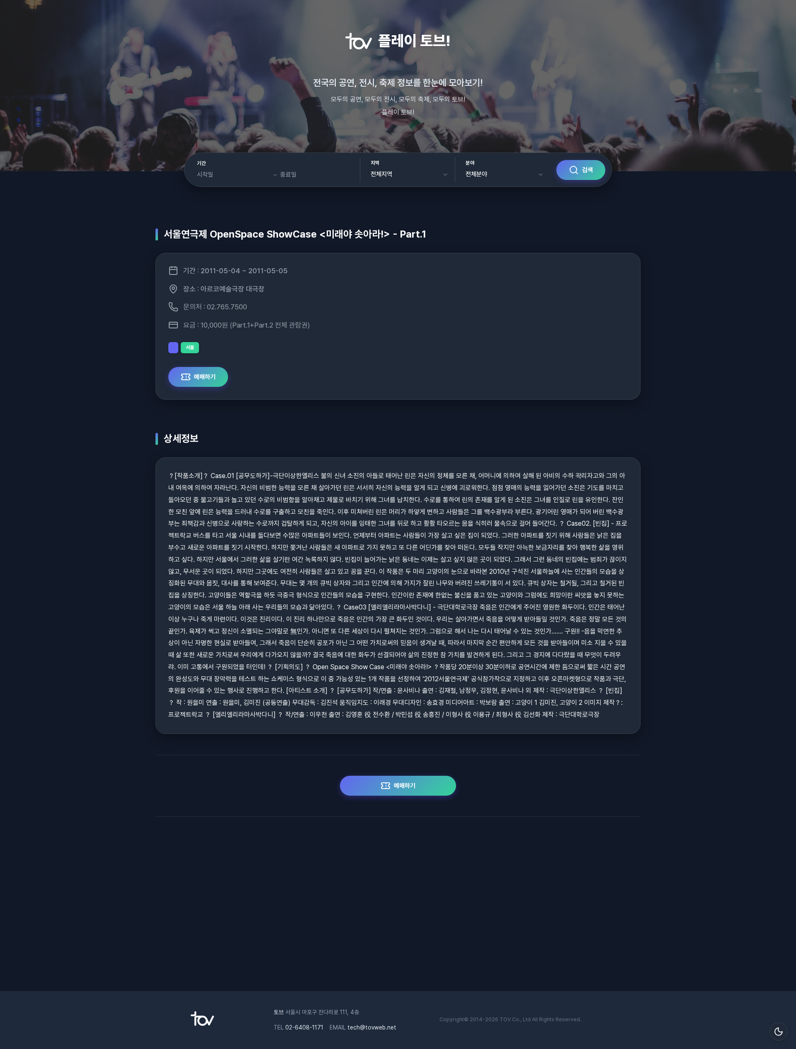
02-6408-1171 (304, 1027)
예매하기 (205, 377)
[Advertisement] (398, 908)
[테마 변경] (778, 1031)
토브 (279, 1012)
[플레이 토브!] (202, 1023)
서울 (190, 347)
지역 (375, 163)
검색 (587, 170)
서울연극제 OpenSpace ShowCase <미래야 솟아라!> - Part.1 (295, 234)
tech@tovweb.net (371, 1027)
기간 (201, 163)
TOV (505, 1019)
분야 (470, 163)
